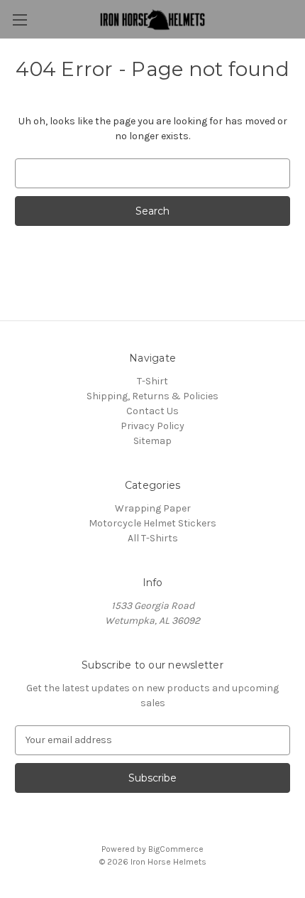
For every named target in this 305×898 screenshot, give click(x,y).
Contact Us (152, 411)
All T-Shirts (153, 538)
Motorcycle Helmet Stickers (152, 523)
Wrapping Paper (153, 508)
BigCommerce (176, 849)
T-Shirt (152, 381)
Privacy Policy (152, 426)
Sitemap (152, 441)
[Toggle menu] (19, 19)
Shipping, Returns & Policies (152, 396)
